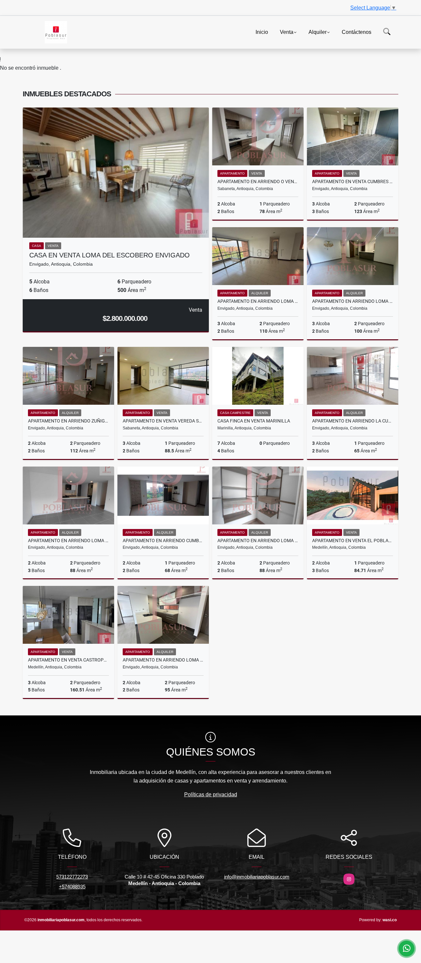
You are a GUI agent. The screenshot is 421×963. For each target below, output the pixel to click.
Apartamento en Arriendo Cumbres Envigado (163, 540)
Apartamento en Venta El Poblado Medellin (352, 540)
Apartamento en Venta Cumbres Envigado (352, 181)
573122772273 (72, 876)
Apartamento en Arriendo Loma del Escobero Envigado (257, 301)
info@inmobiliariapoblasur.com (256, 876)
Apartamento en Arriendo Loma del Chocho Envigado (68, 540)
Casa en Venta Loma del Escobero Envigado (109, 255)
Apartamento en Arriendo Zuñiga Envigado (68, 420)
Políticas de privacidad (210, 794)
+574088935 (72, 886)
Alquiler (318, 32)
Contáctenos (356, 32)
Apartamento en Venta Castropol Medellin (68, 659)
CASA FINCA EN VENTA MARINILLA (253, 420)
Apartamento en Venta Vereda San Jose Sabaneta (163, 420)
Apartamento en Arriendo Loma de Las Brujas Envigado (163, 659)
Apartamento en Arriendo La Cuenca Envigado (352, 420)
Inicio (262, 32)
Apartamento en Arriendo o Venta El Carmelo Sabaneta (257, 181)
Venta (286, 32)
